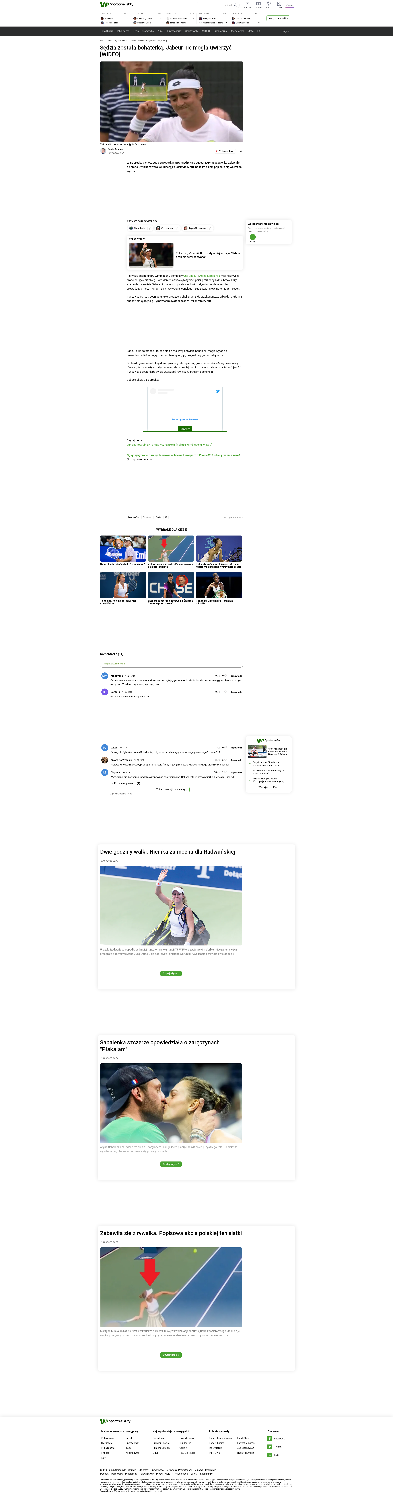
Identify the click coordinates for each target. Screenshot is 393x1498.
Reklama (198, 1470)
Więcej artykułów (268, 787)
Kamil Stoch (243, 1438)
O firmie (132, 1470)
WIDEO (206, 31)
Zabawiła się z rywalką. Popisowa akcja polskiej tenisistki (170, 565)
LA (258, 31)
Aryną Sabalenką (209, 275)
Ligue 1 (156, 1452)
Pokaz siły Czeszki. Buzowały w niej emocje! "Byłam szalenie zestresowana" (208, 255)
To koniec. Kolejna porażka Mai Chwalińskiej (118, 602)
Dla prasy (143, 1470)
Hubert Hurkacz (245, 1452)
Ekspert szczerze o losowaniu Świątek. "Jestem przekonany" (170, 602)
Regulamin (210, 1470)
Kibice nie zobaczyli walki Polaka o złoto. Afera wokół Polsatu (278, 752)
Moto (251, 31)
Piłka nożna (123, 31)
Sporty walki (191, 31)
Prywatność (157, 1470)
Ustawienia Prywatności (179, 1470)
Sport (194, 1473)
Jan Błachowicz (245, 1447)
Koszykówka (237, 31)
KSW (104, 1457)
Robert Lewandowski (220, 1438)
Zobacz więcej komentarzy (170, 789)
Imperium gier (206, 1473)
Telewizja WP (146, 1473)
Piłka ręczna (220, 31)
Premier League (161, 1443)
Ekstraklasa (159, 1438)
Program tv (131, 1473)
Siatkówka (148, 31)
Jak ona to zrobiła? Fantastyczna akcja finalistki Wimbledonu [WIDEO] (169, 444)
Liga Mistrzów (187, 1438)
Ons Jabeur (190, 275)
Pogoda (104, 1473)
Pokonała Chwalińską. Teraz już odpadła (214, 602)
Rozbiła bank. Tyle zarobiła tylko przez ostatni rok (268, 772)
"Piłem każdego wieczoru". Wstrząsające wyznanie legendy (268, 780)
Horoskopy (117, 1473)
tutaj (160, 1491)
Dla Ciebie (107, 31)
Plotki (159, 1473)
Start (102, 41)
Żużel (160, 31)
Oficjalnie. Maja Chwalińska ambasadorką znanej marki (266, 763)
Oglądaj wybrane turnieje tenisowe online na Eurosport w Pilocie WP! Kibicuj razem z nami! (183, 455)
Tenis (136, 31)
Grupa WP (120, 1470)
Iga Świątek (215, 1447)
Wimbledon (147, 517)
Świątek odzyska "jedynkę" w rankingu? (123, 564)
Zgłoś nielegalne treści (121, 793)
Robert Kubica (216, 1443)
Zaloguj (290, 5)
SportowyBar (133, 517)
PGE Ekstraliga (187, 1452)
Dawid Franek (115, 149)
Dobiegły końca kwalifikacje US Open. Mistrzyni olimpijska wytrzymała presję (218, 565)
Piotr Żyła (214, 1452)
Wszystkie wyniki (277, 18)
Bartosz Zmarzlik (246, 1443)
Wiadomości (181, 1473)
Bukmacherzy (174, 31)
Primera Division (161, 1447)
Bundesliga (185, 1443)
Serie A (183, 1447)
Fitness (105, 1452)
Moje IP (169, 1473)
